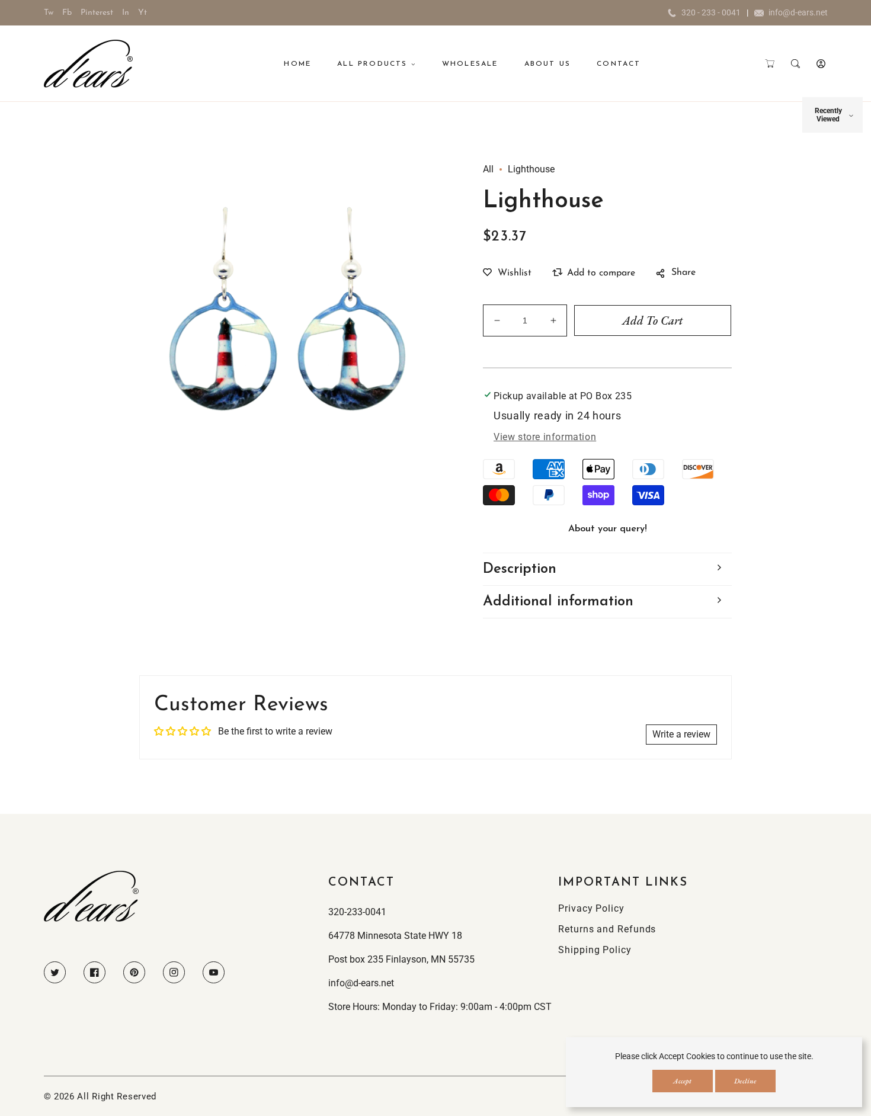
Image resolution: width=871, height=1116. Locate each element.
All (488, 169)
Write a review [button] (681, 734)
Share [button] (683, 272)
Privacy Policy (591, 908)
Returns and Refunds (607, 929)
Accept (682, 1081)
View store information (545, 436)
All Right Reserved (116, 1096)
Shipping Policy (595, 949)
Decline (745, 1081)
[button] (770, 63)
